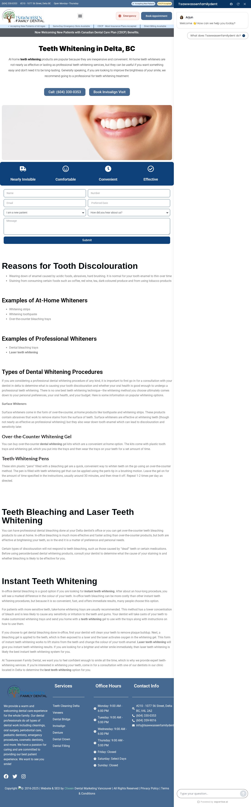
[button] (143, 4)
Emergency (129, 15)
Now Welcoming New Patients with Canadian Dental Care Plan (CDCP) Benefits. (87, 32)
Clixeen (69, 788)
